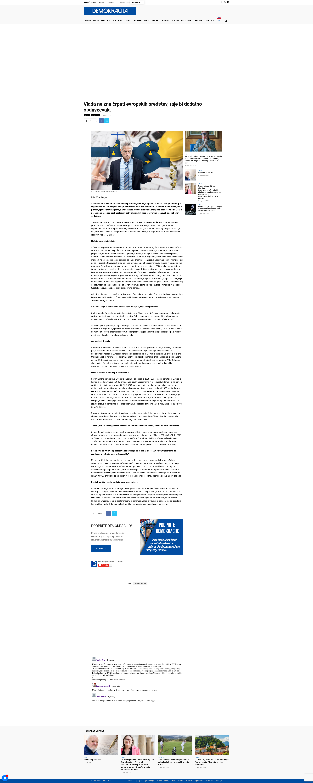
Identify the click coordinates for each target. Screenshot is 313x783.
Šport (199, 204)
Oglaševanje (199, 781)
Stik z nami (188, 781)
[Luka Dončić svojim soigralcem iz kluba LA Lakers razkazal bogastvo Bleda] (175, 745)
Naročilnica (209, 781)
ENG (219, 20)
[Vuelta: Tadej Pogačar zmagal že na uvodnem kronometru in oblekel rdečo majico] (190, 209)
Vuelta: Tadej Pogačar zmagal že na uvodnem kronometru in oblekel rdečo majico (210, 209)
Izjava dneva (189, 153)
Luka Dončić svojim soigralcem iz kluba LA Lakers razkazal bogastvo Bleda (174, 762)
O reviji (130, 781)
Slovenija (95, 115)
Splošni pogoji (150, 781)
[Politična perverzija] (190, 174)
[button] (225, 20)
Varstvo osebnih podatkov (166, 781)
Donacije (219, 781)
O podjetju (138, 781)
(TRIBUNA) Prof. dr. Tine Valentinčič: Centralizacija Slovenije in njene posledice (212, 762)
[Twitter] (224, 2)
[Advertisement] (156, 49)
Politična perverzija (205, 173)
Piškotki (180, 781)
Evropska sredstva (140, 583)
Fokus (87, 115)
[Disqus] (137, 620)
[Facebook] (221, 2)
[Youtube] (227, 2)
